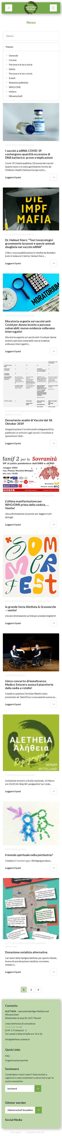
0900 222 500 (12, 1027)
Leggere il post (13, 177)
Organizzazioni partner (16, 1060)
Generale (13, 55)
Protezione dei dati (35, 1132)
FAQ (7, 1055)
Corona (12, 60)
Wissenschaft (16, 96)
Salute (12, 69)
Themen (9, 46)
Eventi (12, 78)
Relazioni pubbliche (18, 82)
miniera (12, 91)
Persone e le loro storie (20, 64)
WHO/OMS (15, 87)
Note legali (15, 1132)
